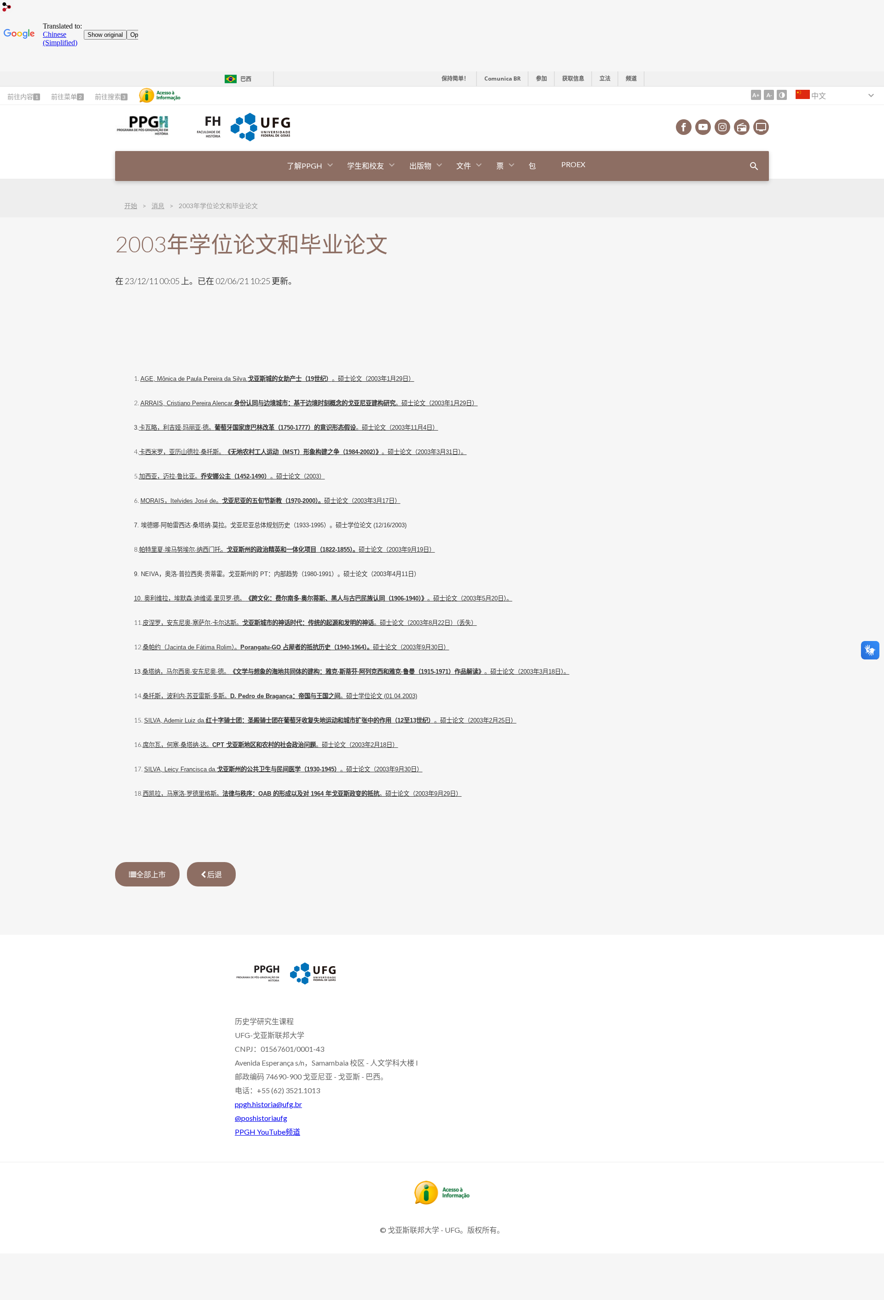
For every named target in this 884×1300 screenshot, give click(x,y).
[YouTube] (703, 127)
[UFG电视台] (761, 127)
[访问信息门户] (442, 1201)
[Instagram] (722, 127)
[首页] (142, 134)
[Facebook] (684, 127)
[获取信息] (159, 95)
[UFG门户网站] (260, 138)
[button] (305, 166)
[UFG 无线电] (742, 127)
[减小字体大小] (769, 95)
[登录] (7, 8)
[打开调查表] (754, 166)
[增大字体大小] (756, 95)
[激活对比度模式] (782, 95)
